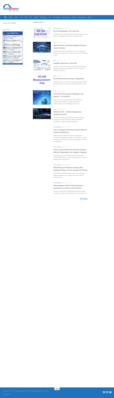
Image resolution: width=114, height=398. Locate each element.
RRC (54, 76)
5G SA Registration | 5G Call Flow (66, 31)
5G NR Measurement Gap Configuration (68, 79)
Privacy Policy (82, 17)
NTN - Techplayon (11, 45)
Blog (89, 17)
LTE (31, 17)
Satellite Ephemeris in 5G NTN (65, 63)
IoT (50, 17)
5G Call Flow (57, 28)
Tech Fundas (57, 127)
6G (21, 17)
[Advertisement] (15, 96)
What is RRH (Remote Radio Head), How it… (11, 57)
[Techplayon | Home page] (11, 8)
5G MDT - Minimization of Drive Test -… (12, 41)
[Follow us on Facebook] (104, 392)
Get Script (7, 63)
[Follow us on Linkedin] (107, 392)
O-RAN (74, 17)
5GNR (36, 17)
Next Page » (84, 199)
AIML (16, 17)
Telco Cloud (66, 17)
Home (10, 17)
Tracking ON (17, 63)
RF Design (43, 17)
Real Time (12, 63)
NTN (26, 17)
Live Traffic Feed (12, 33)
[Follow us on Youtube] (110, 392)
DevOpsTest (56, 17)
